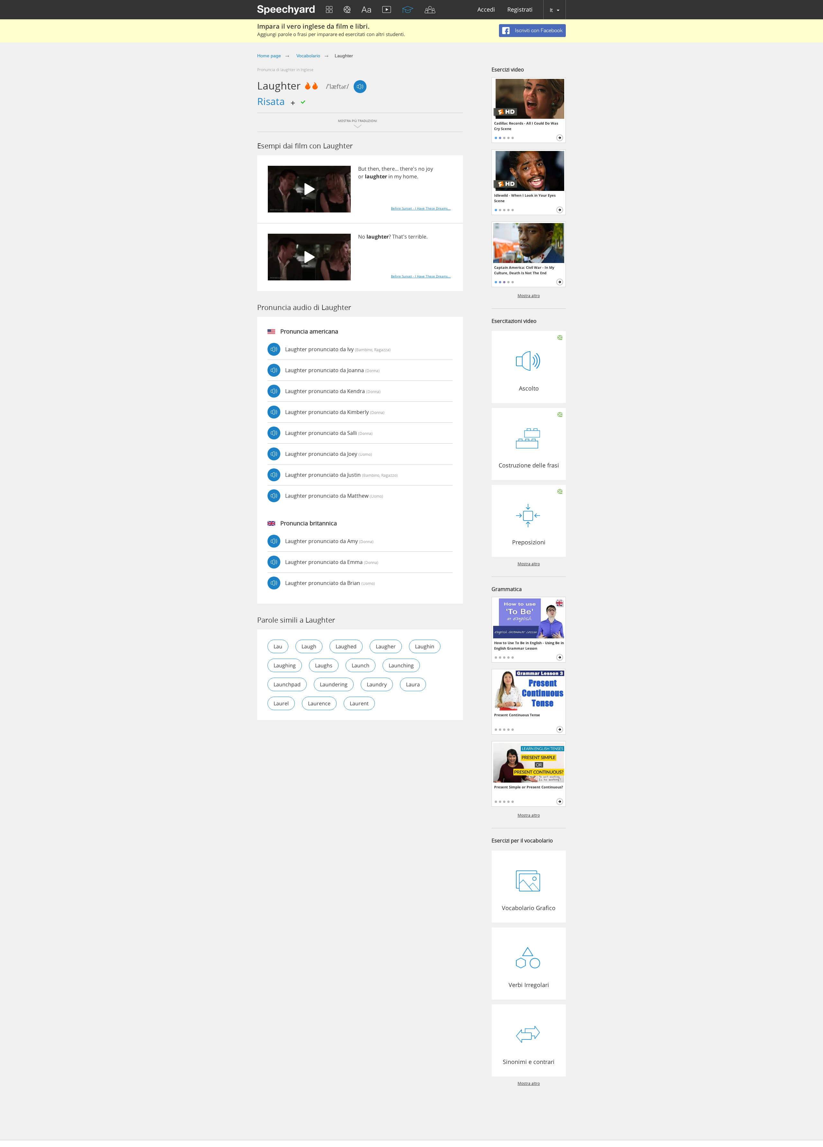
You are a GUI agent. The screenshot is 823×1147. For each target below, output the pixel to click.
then (373, 168)
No (361, 236)
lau (278, 646)
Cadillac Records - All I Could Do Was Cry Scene (526, 126)
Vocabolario (307, 55)
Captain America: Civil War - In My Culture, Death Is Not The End (524, 270)
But (362, 168)
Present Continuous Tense (517, 714)
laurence (319, 703)
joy (429, 168)
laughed (346, 646)
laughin (424, 646)
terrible (417, 236)
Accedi (486, 9)
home (410, 176)
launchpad (287, 684)
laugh (309, 646)
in (390, 176)
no (421, 168)
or (361, 176)
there (388, 168)
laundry (377, 684)
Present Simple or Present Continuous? (528, 787)
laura (413, 684)
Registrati (520, 9)
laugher (386, 646)
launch (360, 665)
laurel (281, 703)
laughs (323, 665)
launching (401, 665)
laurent (359, 703)
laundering (334, 684)
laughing (285, 665)
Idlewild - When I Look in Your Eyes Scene (525, 198)
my (398, 176)
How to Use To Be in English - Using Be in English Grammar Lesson (529, 645)
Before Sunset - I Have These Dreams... (421, 208)
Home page (269, 55)
